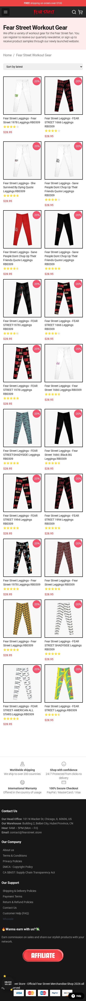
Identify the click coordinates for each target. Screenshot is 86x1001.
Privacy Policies (12, 861)
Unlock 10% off (8, 983)
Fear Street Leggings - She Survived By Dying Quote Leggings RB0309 (19, 187)
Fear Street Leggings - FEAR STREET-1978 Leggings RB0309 (20, 325)
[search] (74, 12)
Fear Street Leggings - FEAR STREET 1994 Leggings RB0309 (20, 519)
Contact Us (10, 907)
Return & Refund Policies (18, 902)
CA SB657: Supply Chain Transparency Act (29, 872)
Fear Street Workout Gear (33, 55)
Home (7, 55)
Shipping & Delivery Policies (19, 890)
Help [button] (78, 996)
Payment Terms (12, 896)
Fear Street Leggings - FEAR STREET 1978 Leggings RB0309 (20, 389)
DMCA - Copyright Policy (18, 866)
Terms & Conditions (15, 855)
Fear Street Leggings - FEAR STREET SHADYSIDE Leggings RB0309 (63, 645)
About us (8, 850)
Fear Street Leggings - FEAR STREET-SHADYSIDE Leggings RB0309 (21, 454)
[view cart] (80, 12)
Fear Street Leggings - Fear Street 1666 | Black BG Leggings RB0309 (61, 454)
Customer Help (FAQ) (16, 913)
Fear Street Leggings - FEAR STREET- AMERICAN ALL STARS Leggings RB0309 (20, 710)
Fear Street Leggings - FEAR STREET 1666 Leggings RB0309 (62, 122)
